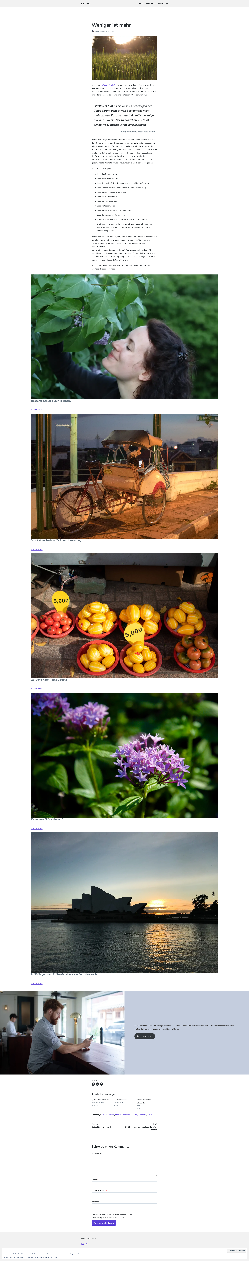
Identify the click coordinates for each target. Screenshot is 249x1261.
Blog (141, 3)
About (160, 3)
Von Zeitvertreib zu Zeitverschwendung (56, 540)
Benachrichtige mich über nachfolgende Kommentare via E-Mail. (113, 1214)
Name (95, 1179)
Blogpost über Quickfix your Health (138, 131)
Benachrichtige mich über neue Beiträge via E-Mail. (109, 1218)
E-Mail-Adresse (99, 1190)
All (102, 1114)
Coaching (149, 3)
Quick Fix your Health (100, 1099)
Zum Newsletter (144, 1036)
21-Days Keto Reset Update (49, 680)
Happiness (109, 1114)
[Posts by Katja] (93, 31)
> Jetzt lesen (37, 409)
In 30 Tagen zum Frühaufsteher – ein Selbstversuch (64, 974)
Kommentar (97, 1153)
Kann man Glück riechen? (47, 819)
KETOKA (86, 3)
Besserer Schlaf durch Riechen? (51, 401)
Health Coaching (122, 1114)
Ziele (149, 1114)
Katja (96, 31)
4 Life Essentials (120, 1099)
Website (95, 1201)
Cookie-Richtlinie (52, 1257)
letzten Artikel (108, 85)
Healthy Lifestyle (138, 1114)
